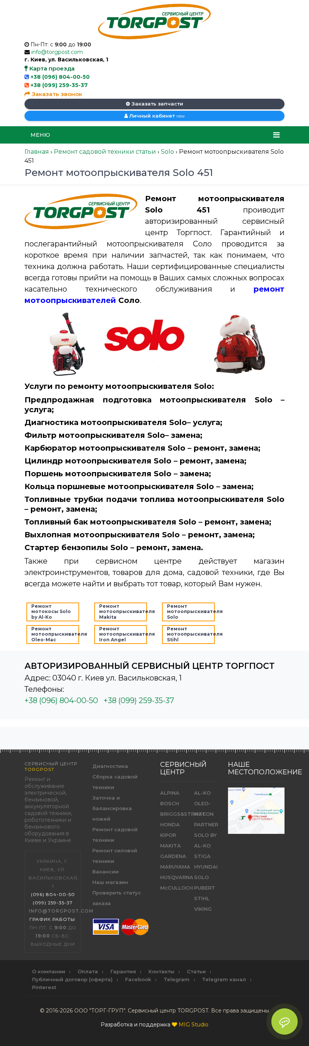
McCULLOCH (176, 888)
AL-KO (202, 793)
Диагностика (110, 766)
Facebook (138, 979)
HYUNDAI (206, 867)
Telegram (177, 979)
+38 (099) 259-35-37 (59, 85)
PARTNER (206, 824)
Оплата (88, 971)
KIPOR (168, 835)
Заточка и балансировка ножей (112, 808)
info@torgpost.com (57, 52)
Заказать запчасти (156, 104)
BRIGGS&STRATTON (187, 814)
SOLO (201, 877)
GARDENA (173, 856)
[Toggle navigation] (276, 135)
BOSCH (169, 803)
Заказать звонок (56, 94)
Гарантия (123, 971)
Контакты (161, 971)
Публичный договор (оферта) (72, 979)
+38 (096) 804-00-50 (60, 76)
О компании (48, 971)
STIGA (202, 856)
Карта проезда (51, 68)
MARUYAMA (175, 867)
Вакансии (105, 872)
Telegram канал (224, 979)
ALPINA (169, 793)
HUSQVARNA (176, 877)
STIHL (202, 898)
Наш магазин (110, 882)
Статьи (196, 971)
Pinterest (44, 987)
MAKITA (170, 846)
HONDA (170, 824)
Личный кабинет (156, 116)
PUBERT (204, 888)
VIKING (203, 909)
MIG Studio (193, 1024)
